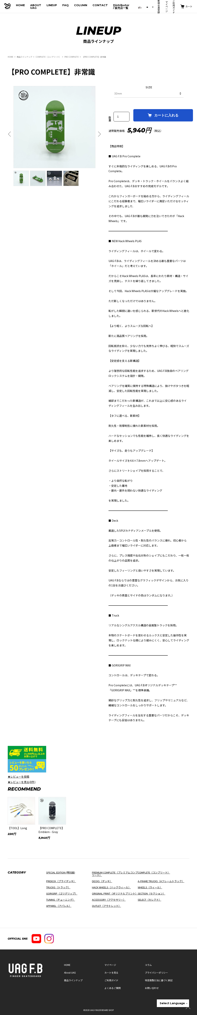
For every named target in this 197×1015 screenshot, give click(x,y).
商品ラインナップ (24, 56)
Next (98, 134)
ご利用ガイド (111, 980)
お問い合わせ (152, 988)
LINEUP (52, 5)
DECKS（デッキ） (102, 881)
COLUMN (80, 5)
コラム (148, 964)
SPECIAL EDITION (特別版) (60, 872)
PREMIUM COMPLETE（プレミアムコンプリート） (115, 874)
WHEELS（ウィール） (150, 887)
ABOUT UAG (35, 6)
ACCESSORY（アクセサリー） (109, 899)
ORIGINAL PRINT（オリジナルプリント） (115, 893)
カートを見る (111, 972)
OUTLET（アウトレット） (106, 906)
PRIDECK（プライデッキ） (61, 881)
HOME (20, 5)
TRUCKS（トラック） (58, 887)
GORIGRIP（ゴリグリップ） (61, 893)
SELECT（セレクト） (149, 899)
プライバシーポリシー (156, 972)
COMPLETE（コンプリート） (48, 56)
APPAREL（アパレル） (58, 906)
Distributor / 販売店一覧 (121, 6)
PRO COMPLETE (71, 56)
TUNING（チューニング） (60, 899)
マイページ (166, 6)
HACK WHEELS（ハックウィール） (111, 887)
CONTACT (100, 5)
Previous (10, 134)
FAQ (65, 5)
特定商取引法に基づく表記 (159, 980)
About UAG (70, 972)
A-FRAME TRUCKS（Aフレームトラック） (161, 881)
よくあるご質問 (112, 988)
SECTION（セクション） (151, 893)
